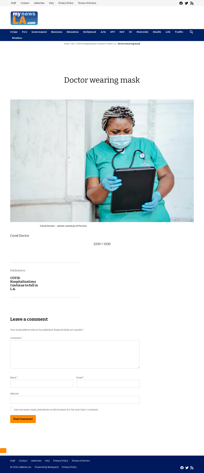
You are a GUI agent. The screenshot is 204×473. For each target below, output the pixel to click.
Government (39, 32)
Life (168, 32)
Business (56, 32)
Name (14, 377)
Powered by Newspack (47, 467)
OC (130, 32)
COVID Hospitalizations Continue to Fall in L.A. (96, 44)
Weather (17, 38)
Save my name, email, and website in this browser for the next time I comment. (56, 409)
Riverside (142, 32)
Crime (14, 32)
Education (73, 32)
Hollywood (89, 32)
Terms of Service (87, 3)
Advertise (39, 3)
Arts (103, 32)
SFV (112, 32)
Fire (24, 32)
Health (157, 32)
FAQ (51, 3)
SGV (122, 32)
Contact (25, 3)
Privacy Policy (65, 3)
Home (66, 44)
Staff (13, 3)
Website (14, 393)
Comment (16, 338)
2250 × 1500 (102, 244)
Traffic (179, 32)
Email (80, 377)
